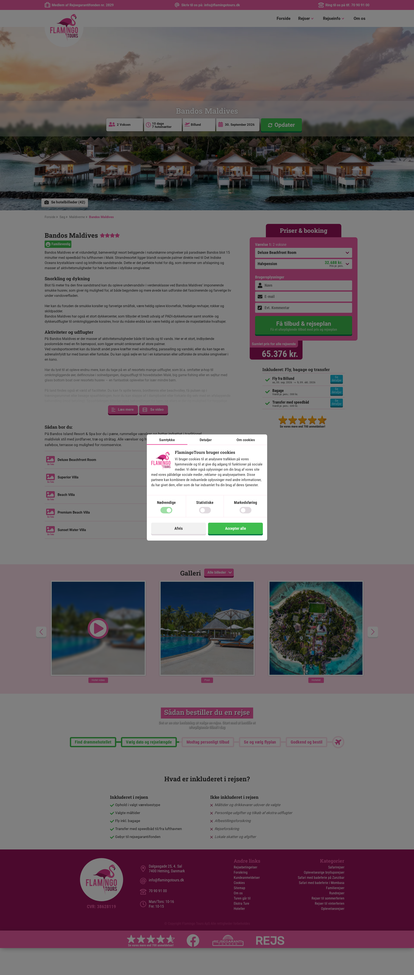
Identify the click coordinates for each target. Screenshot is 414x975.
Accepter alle (235, 528)
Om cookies (246, 440)
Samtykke (167, 440)
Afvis (178, 528)
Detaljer (206, 440)
